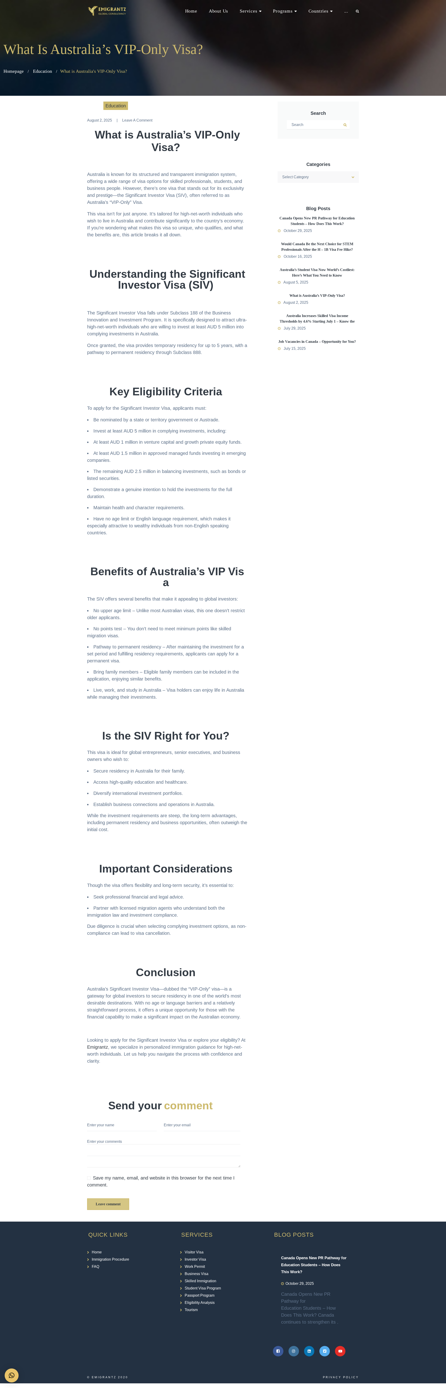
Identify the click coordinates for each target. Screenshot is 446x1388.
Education (42, 71)
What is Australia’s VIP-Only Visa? (317, 295)
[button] (12, 1375)
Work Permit (195, 1267)
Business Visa (196, 1274)
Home (191, 10)
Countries (318, 10)
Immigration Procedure (110, 1259)
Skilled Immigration (200, 1281)
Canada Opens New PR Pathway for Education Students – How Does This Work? (314, 1265)
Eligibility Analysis (200, 1303)
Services (248, 10)
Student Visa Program (203, 1288)
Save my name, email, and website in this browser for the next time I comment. (161, 1181)
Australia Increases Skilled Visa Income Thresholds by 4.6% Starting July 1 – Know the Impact (317, 321)
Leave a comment (137, 120)
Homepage (13, 71)
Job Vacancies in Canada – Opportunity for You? (317, 342)
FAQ (95, 1267)
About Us (218, 10)
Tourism (191, 1310)
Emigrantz (97, 1047)
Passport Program (199, 1295)
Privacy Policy (341, 1377)
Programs (282, 10)
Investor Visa (195, 1259)
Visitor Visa (194, 1252)
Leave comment (108, 1204)
